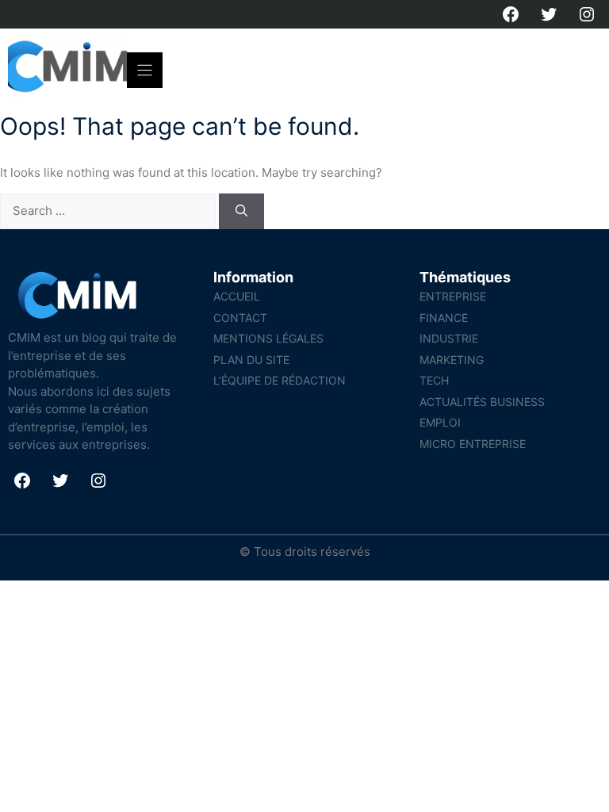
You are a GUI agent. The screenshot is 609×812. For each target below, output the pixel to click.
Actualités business (482, 401)
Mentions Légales (268, 338)
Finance (443, 317)
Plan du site (251, 359)
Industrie (448, 338)
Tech (434, 380)
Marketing (451, 359)
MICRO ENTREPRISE (472, 443)
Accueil (236, 296)
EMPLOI (440, 422)
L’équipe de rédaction (279, 380)
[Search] (241, 211)
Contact (240, 317)
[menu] (145, 70)
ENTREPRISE (452, 296)
